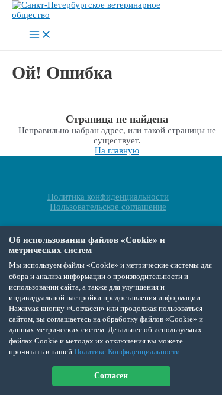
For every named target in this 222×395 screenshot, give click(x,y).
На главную (117, 150)
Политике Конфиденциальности (127, 351)
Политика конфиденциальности (108, 196)
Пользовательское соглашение (108, 206)
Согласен (111, 375)
